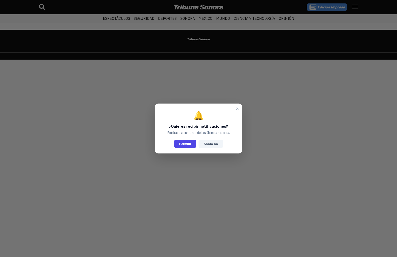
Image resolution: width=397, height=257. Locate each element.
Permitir (185, 144)
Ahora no (211, 144)
